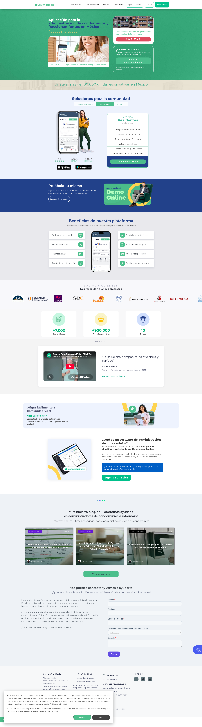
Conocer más (128, 161)
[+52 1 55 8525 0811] (116, 679)
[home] (44, 4)
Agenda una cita (134, 5)
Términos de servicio (86, 681)
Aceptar (82, 717)
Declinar (101, 717)
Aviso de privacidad (86, 678)
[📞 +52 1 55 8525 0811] (116, 691)
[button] (77, 4)
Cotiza (149, 5)
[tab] (85, 104)
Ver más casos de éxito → (114, 376)
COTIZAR (133, 39)
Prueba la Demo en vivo (59, 199)
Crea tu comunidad (133, 60)
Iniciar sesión (162, 5)
